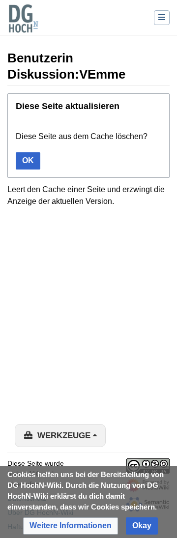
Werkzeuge (63, 435)
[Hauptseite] (23, 24)
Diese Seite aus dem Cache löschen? (82, 136)
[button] (70, 526)
